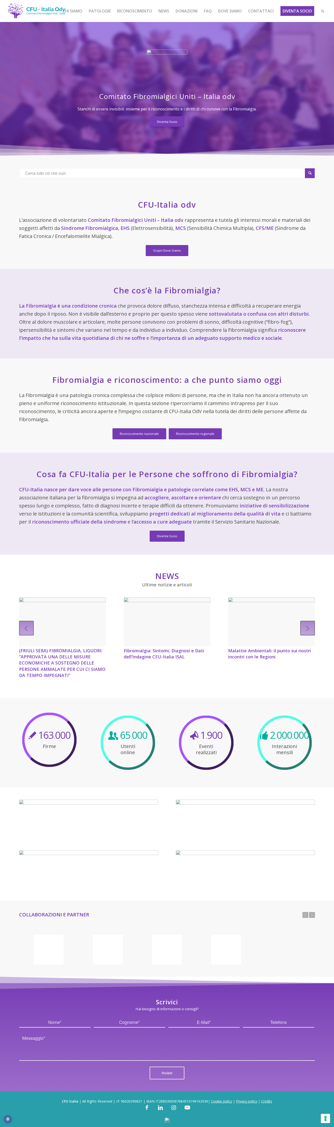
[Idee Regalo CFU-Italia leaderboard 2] (245, 819)
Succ (307, 628)
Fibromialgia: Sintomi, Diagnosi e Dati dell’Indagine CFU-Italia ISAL (164, 654)
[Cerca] (322, 11)
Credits (266, 1101)
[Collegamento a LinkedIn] (160, 1110)
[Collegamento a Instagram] (173, 1110)
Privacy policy (246, 1101)
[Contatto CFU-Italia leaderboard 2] (245, 869)
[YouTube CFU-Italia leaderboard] (88, 869)
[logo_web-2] (36, 11)
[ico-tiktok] (167, 1120)
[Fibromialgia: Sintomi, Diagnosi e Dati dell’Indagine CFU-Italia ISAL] (167, 621)
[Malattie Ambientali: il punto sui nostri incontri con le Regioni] (271, 621)
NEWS (167, 575)
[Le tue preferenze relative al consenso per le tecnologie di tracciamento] (325, 1118)
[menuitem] (72, 11)
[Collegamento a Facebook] (147, 1110)
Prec (26, 628)
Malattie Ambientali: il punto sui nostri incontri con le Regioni (269, 654)
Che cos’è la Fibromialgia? (167, 290)
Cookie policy (221, 1101)
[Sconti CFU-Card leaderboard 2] (88, 819)
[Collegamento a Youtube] (187, 1110)
